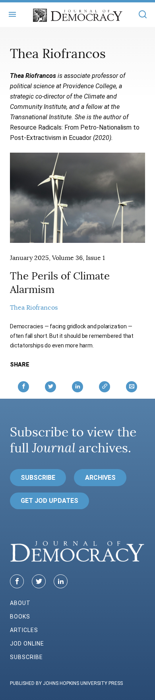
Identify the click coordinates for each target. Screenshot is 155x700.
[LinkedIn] (61, 581)
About (20, 603)
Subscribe (38, 477)
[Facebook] (17, 581)
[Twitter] (39, 581)
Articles (24, 630)
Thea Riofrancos (34, 308)
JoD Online (27, 643)
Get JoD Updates (49, 500)
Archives (100, 477)
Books (20, 616)
